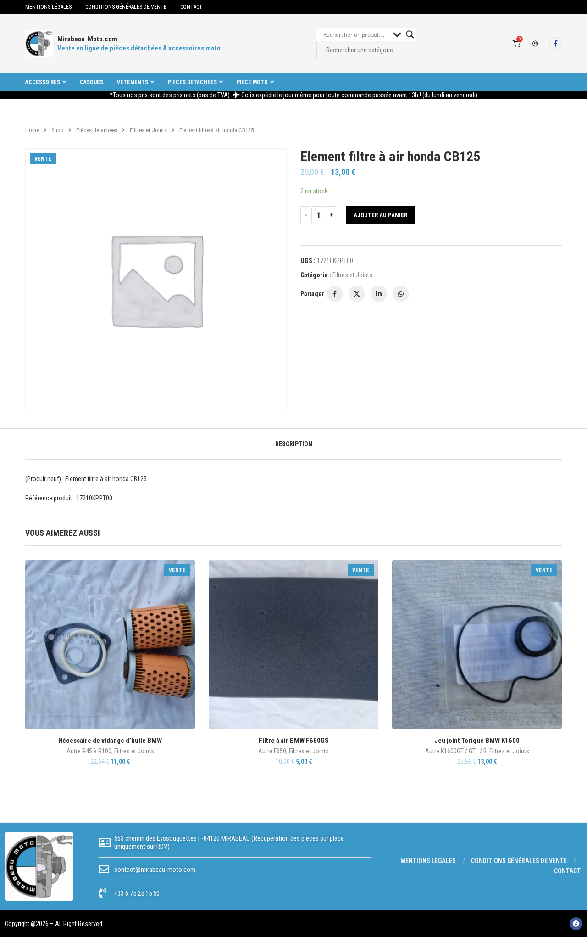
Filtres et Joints (148, 130)
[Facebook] (555, 43)
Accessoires (42, 82)
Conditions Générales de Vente (125, 7)
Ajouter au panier (380, 215)
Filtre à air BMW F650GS (294, 740)
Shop (57, 130)
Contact (191, 7)
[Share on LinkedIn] (379, 294)
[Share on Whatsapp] (401, 294)
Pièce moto (252, 82)
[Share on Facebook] (335, 294)
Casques (91, 82)
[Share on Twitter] (357, 294)
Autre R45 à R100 (88, 751)
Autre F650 (272, 751)
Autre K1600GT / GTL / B (456, 751)
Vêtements (132, 82)
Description (293, 444)
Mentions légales (48, 7)
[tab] (293, 444)
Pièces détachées (192, 82)
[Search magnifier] (410, 34)
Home (32, 130)
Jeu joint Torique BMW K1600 (477, 740)
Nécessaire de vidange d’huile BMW (110, 740)
